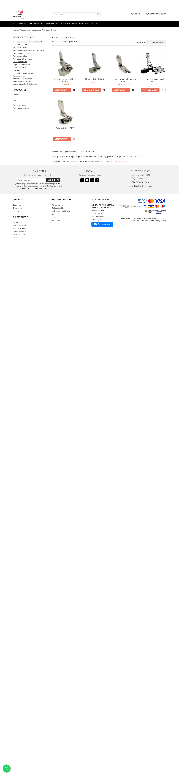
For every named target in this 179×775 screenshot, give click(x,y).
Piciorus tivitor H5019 (94, 79)
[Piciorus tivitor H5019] (94, 63)
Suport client (20, 217)
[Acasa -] (26, 14)
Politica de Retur (19, 231)
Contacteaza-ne (104, 224)
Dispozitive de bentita (21, 64)
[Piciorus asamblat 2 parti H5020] (153, 63)
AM (16, 94)
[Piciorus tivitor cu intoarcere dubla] (123, 63)
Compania (18, 199)
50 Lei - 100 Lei (20, 108)
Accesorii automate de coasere (25, 73)
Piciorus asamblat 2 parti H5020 (153, 80)
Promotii (38, 23)
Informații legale (61, 199)
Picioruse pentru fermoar (22, 59)
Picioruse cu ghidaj (20, 45)
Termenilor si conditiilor (28, 188)
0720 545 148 (142, 178)
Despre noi (17, 205)
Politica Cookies (58, 208)
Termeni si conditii (59, 205)
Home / (16, 30)
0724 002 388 (142, 182)
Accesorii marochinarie (21, 76)
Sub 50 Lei (19, 105)
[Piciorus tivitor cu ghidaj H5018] (64, 64)
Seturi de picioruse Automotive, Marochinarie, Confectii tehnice (25, 82)
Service (15, 238)
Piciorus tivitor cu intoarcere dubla (124, 80)
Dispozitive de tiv (19, 67)
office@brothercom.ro (142, 186)
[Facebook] (82, 180)
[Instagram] (97, 180)
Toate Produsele (21, 23)
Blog (98, 23)
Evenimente (17, 208)
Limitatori (16, 70)
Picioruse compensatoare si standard (27, 42)
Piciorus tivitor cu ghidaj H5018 (65, 80)
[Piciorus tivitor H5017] (64, 112)
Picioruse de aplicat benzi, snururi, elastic (28, 50)
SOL (53, 217)
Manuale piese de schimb (57, 23)
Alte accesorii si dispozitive (23, 79)
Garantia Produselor (21, 228)
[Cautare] (98, 14)
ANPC (54, 214)
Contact (16, 211)
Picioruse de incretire (21, 53)
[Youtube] (87, 180)
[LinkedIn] (92, 180)
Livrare (15, 222)
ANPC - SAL (56, 220)
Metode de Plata (19, 225)
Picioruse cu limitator (21, 47)
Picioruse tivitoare (20, 61)
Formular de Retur (20, 234)
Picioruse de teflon (20, 56)
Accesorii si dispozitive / (31, 30)
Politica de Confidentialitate (49, 186)
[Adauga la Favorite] (74, 90)
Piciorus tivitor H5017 (65, 128)
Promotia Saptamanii (82, 23)
